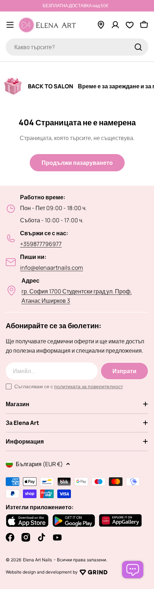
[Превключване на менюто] (10, 24)
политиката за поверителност (88, 386)
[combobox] (77, 47)
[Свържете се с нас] (132, 569)
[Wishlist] (129, 24)
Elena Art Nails (37, 559)
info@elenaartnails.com (51, 268)
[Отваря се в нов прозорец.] (93, 572)
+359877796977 (41, 244)
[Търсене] (138, 47)
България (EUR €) (39, 464)
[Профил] (115, 24)
